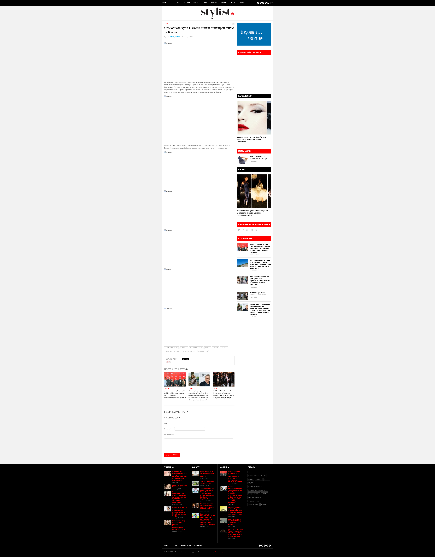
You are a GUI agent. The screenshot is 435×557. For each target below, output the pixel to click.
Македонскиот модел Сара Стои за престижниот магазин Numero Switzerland (251, 139)
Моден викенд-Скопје (257, 475)
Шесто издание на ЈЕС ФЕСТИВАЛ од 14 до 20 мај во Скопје (234, 521)
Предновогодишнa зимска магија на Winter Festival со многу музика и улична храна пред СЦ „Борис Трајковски (207, 494)
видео (250, 483)
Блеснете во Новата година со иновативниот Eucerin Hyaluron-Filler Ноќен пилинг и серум (179, 511)
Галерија (224, 3)
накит (264, 493)
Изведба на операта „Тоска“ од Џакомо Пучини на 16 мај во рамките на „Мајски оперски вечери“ (235, 532)
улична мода (253, 504)
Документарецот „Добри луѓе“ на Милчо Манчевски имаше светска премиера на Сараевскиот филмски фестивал (175, 394)
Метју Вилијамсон (172, 351)
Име (166, 423)
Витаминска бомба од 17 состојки (207, 482)
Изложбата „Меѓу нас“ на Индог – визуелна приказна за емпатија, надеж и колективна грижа (235, 510)
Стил (178, 3)
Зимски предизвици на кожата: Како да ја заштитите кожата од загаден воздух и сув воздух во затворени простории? (179, 497)
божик (207, 347)
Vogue (251, 472)
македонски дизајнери (257, 490)
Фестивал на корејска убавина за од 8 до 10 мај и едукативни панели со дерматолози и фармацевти (179, 476)
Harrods (183, 347)
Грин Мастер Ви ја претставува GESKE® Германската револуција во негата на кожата (179, 525)
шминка (264, 504)
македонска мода (255, 486)
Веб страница (169, 434)
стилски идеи (253, 501)
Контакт (242, 3)
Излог (233, 3)
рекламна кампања (255, 497)
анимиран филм (196, 347)
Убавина (187, 3)
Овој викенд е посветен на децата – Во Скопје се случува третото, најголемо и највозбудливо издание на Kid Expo (207, 519)
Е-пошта (167, 429)
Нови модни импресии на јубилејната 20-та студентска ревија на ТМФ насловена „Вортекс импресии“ (259, 281)
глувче (215, 347)
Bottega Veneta (171, 347)
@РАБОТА (214, 3)
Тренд (266, 479)
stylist (167, 37)
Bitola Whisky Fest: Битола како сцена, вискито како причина (207, 474)
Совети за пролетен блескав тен (179, 486)
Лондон (224, 347)
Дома (164, 3)
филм (166, 24)
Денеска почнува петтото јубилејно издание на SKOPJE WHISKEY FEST (207, 506)
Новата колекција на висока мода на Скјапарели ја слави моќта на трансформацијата (252, 213)
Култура (205, 3)
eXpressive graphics (221, 552)
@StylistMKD (176, 37)
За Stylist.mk (186, 545)
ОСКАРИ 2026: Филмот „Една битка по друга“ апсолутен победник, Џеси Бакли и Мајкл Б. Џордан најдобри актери (223, 394)
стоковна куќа (204, 351)
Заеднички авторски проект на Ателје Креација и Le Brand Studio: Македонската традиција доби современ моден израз (260, 264)
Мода (171, 3)
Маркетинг (198, 545)
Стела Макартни (189, 351)
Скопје (259, 479)
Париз (250, 479)
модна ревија (253, 493)
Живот (195, 3)
